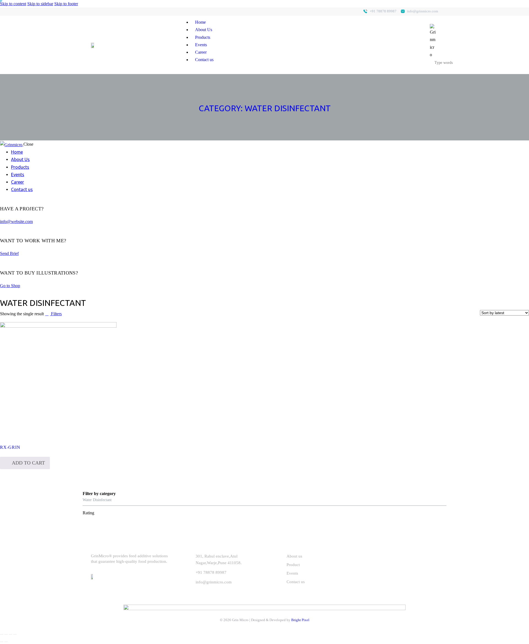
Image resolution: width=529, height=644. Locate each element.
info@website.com (16, 221)
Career (201, 52)
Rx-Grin (10, 447)
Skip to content (13, 3)
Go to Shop (10, 285)
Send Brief (9, 253)
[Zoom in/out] (15, 634)
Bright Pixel (300, 620)
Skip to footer (66, 3)
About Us (203, 29)
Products (202, 37)
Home (200, 22)
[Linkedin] (95, 11)
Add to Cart (28, 463)
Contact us (204, 59)
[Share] (6, 634)
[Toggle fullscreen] (10, 634)
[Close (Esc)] (1, 634)
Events (201, 44)
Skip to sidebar (40, 3)
